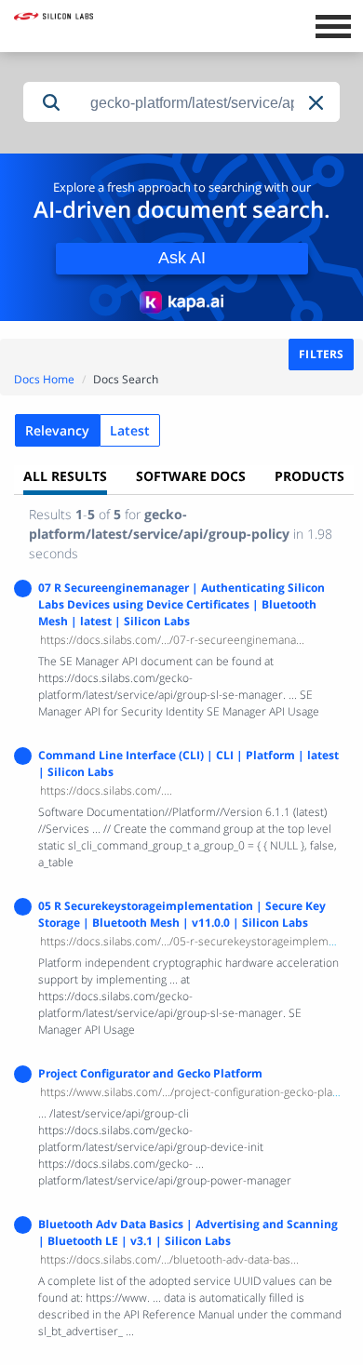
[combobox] (209, 103)
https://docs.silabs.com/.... (106, 790)
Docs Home (44, 379)
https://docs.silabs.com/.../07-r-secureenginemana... (172, 640)
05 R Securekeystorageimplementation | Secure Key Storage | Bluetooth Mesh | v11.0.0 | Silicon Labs (182, 914)
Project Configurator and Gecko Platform (150, 1073)
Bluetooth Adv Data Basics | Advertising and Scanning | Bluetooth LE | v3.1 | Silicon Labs (188, 1232)
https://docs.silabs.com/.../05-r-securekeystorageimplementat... (201, 941)
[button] (317, 103)
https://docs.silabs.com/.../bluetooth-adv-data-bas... (169, 1259)
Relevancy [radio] (57, 430)
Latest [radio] (130, 430)
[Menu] (332, 24)
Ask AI (182, 257)
